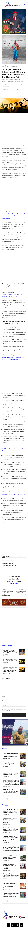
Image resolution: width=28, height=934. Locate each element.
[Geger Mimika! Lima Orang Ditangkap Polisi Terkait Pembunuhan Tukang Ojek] (23, 756)
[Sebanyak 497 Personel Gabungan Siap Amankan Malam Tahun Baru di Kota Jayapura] (22, 652)
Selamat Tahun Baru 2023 (7, 558)
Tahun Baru (16, 558)
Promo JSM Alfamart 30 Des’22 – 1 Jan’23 (13, 494)
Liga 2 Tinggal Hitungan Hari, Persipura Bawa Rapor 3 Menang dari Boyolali (11, 857)
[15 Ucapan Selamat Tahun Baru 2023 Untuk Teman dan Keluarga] (22, 661)
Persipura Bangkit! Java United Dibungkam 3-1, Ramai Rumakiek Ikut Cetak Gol (11, 895)
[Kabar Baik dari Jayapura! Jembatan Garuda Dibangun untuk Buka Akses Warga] (23, 774)
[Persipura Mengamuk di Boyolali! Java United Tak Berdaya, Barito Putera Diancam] (23, 866)
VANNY (4, 89)
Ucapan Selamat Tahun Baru (8, 563)
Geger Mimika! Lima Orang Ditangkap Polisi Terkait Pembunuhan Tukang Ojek (10, 755)
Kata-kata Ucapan (15, 556)
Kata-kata (8, 556)
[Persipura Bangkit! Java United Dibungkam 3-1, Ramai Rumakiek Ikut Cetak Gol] (23, 895)
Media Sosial (22, 556)
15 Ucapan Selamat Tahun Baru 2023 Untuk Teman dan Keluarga (20, 593)
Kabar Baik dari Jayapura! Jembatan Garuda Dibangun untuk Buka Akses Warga (10, 773)
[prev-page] (4, 799)
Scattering (4, 65)
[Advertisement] (14, 129)
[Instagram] (13, 925)
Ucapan (12, 561)
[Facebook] (8, 93)
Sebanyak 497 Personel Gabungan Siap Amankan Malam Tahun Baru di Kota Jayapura (10, 652)
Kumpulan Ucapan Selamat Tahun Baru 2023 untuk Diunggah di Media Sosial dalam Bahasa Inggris (14, 216)
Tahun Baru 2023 (5, 561)
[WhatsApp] (18, 93)
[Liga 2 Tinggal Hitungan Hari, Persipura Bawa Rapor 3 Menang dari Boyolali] (23, 858)
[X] (11, 93)
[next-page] (7, 799)
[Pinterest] (15, 93)
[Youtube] (21, 925)
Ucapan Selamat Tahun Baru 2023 (9, 565)
